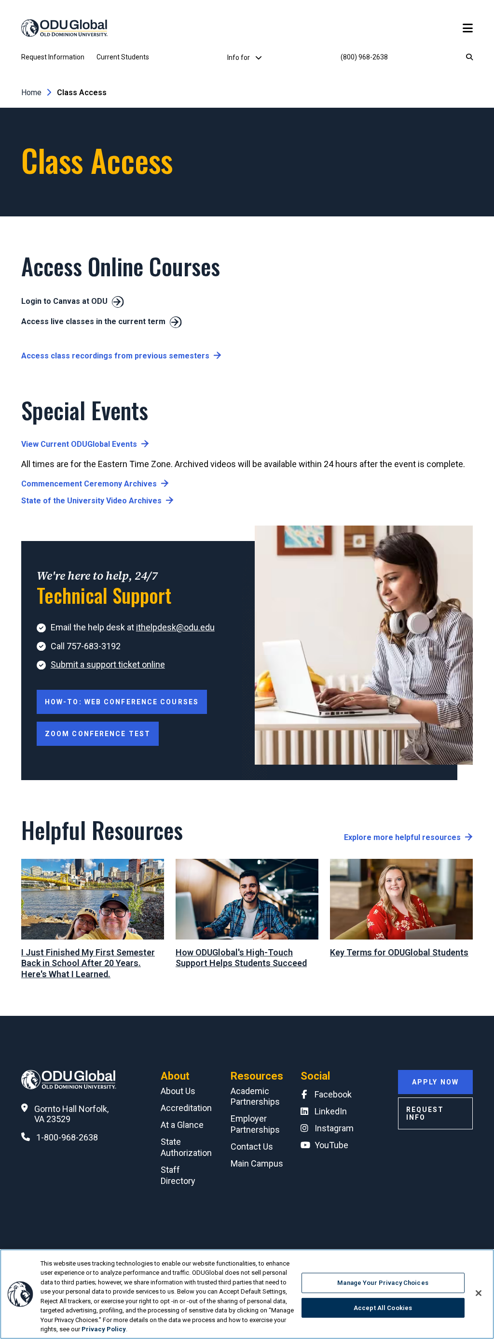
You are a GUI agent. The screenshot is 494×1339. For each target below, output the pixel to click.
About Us (178, 1091)
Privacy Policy (104, 1329)
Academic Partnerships (255, 1096)
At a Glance (182, 1125)
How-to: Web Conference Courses (122, 702)
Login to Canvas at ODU (64, 301)
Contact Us (252, 1146)
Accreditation (186, 1108)
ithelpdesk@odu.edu (175, 627)
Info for (239, 57)
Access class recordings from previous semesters (115, 355)
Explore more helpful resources (402, 837)
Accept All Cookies (383, 1307)
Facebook (333, 1094)
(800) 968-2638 (364, 57)
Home (31, 92)
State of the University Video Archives (91, 500)
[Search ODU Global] (469, 57)
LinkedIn (331, 1111)
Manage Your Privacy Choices (382, 1282)
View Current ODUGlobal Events (79, 444)
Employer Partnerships (255, 1124)
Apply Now (435, 1082)
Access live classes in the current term (93, 321)
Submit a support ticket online (108, 664)
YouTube (331, 1145)
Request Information (52, 57)
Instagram (334, 1128)
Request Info (425, 1113)
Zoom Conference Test (98, 734)
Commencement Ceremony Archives (89, 483)
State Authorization (186, 1147)
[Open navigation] (468, 28)
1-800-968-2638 (67, 1137)
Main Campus (257, 1163)
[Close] (478, 1293)
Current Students (122, 57)
